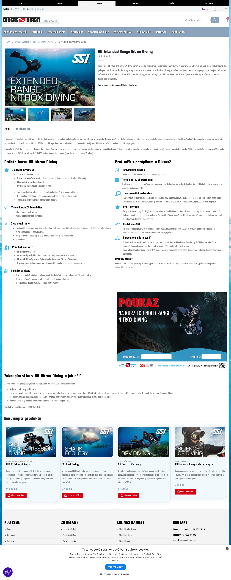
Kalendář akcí (178, 32)
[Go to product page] (31, 442)
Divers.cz (22, 3)
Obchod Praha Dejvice (127, 529)
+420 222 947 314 (17, 8)
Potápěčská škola (70, 529)
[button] (5, 77)
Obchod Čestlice (125, 535)
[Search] (215, 20)
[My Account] (215, 9)
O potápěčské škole (98, 32)
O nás (172, 3)
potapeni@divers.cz (188, 540)
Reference (161, 32)
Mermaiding (77, 32)
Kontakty (209, 3)
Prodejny (134, 3)
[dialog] (115, 562)
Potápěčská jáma (123, 32)
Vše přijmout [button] (115, 567)
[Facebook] (221, 9)
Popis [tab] (7, 129)
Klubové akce (144, 32)
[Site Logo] (31, 20)
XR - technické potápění (27, 461)
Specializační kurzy (12, 461)
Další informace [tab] (23, 129)
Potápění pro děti (56, 32)
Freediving (37, 32)
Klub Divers (11, 541)
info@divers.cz (37, 8)
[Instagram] (226, 9)
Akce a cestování (69, 541)
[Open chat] (8, 572)
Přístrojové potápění (15, 32)
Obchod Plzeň (124, 541)
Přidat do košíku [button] (17, 495)
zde (68, 400)
